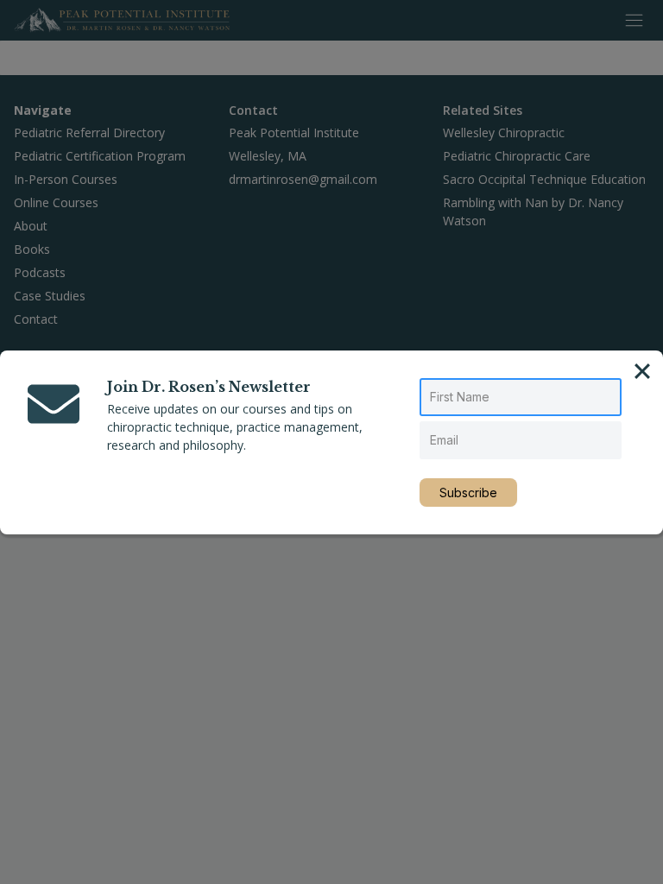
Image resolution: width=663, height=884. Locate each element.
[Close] (642, 371)
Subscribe (468, 492)
